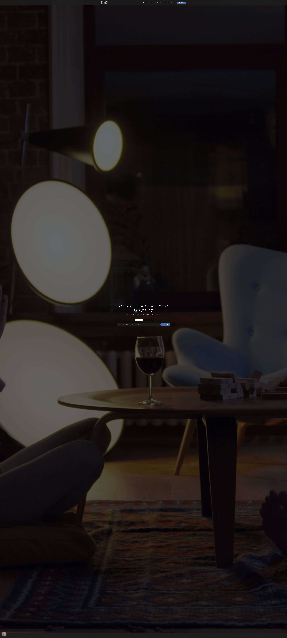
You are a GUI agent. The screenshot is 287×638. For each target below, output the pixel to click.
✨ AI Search (147, 320)
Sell (151, 2)
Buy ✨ (145, 2)
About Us (158, 2)
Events (166, 2)
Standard (138, 320)
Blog (172, 2)
